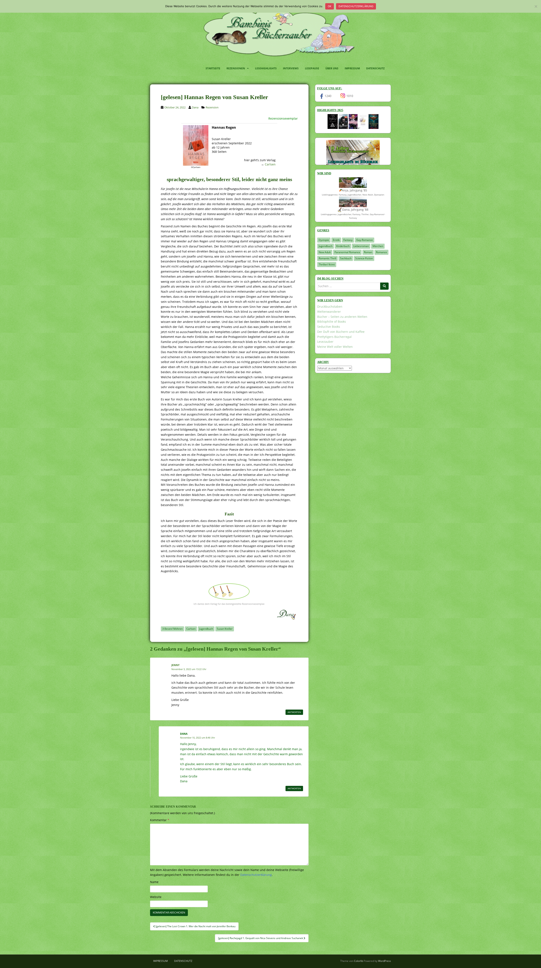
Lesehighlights (266, 68)
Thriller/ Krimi (327, 264)
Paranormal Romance (347, 252)
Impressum (352, 68)
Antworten (294, 712)
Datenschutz (375, 68)
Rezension (212, 107)
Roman (368, 252)
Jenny (175, 665)
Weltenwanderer (329, 312)
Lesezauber (325, 342)
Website (155, 897)
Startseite (213, 68)
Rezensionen (236, 68)
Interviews (291, 68)
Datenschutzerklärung (356, 6)
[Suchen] (384, 286)
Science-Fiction (364, 258)
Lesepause (312, 68)
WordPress (384, 961)
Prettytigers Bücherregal (334, 337)
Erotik (336, 240)
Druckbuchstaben (329, 306)
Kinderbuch (343, 246)
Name (154, 882)
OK (329, 6)
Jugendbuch (206, 629)
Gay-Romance (364, 240)
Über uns (331, 68)
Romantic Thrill (327, 258)
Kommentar (159, 820)
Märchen (378, 246)
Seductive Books (328, 327)
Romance (381, 252)
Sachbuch (345, 258)
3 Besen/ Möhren (172, 629)
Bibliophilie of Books (331, 321)
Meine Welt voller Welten (335, 347)
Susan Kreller (224, 629)
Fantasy (347, 240)
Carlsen (270, 164)
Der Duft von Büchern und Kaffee (341, 332)
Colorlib (358, 961)
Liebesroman (361, 246)
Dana (195, 107)
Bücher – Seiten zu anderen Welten (342, 317)
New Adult (325, 252)
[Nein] (536, 6)
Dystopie (324, 240)
